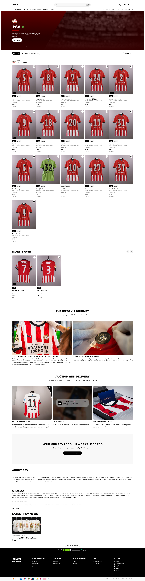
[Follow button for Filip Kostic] (58, 111)
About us (34, 561)
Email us (75, 563)
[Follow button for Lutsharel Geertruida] (131, 66)
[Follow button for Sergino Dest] (58, 66)
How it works (56, 561)
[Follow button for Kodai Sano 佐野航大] (107, 66)
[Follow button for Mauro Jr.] (107, 111)
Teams (52, 9)
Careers (34, 566)
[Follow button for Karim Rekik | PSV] (59, 257)
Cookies (118, 578)
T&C (107, 578)
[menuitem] (122, 5)
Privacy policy (112, 578)
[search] (72, 5)
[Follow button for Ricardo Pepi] (34, 111)
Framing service (56, 563)
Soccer (34, 9)
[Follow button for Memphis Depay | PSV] (34, 257)
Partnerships (35, 563)
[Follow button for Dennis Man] (107, 156)
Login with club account (72, 453)
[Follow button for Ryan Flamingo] (34, 156)
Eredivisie (31, 46)
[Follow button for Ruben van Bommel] (82, 66)
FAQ (74, 561)
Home (13, 46)
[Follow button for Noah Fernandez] (131, 111)
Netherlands (24, 46)
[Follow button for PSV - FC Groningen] (131, 61)
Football (18, 46)
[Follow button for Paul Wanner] (82, 156)
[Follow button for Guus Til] (82, 111)
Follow (18, 40)
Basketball (39, 9)
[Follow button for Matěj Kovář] (58, 156)
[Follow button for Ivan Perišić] (34, 66)
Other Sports (46, 9)
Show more (15, 508)
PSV (36, 46)
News (33, 565)
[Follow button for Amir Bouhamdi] (131, 156)
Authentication (56, 565)
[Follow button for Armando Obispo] (34, 201)
